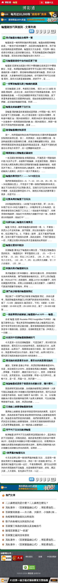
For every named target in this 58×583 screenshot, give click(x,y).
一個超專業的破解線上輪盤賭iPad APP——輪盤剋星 (31, 314)
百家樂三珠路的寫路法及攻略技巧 (23, 526)
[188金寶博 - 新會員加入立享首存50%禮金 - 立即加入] (29, 489)
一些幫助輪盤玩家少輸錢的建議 (21, 84)
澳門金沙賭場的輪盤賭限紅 (19, 291)
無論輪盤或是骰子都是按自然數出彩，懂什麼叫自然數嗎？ (31, 383)
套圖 (40, 557)
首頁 (31, 31)
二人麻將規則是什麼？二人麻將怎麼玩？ (27, 503)
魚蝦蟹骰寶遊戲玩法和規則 (20, 516)
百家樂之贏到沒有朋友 (17, 535)
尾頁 (53, 31)
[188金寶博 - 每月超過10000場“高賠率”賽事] (29, 16)
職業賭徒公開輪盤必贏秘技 (19, 153)
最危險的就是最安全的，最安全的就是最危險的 (29, 360)
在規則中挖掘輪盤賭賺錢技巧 (20, 337)
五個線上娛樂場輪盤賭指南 (19, 406)
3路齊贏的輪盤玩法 (15, 453)
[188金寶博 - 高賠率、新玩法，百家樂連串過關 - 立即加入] (29, 21)
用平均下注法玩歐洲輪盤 (18, 430)
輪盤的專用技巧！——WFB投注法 (23, 176)
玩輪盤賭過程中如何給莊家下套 (21, 61)
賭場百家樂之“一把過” (17, 530)
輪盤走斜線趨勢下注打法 (18, 107)
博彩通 (8, 2)
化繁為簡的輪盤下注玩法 (18, 199)
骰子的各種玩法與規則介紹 (20, 521)
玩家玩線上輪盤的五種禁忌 (19, 222)
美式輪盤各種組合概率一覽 (19, 38)
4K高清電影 (51, 557)
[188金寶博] (6, 560)
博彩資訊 (29, 557)
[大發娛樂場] (17, 560)
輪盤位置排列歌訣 (15, 245)
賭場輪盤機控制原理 (16, 130)
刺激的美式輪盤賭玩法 (17, 268)
